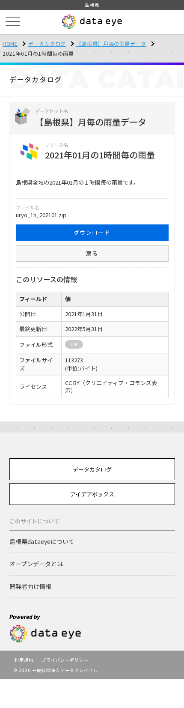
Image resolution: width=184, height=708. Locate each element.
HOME (10, 43)
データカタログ (47, 43)
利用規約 (24, 660)
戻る (92, 253)
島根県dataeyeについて (41, 541)
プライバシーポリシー (65, 660)
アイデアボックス (92, 494)
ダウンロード (92, 232)
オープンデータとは (36, 563)
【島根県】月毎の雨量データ (111, 43)
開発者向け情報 (30, 586)
